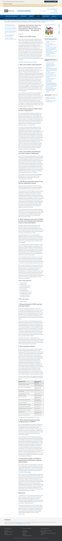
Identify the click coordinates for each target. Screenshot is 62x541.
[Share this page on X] (59, 29)
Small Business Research (53, 18)
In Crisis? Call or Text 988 (51, 1)
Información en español (54, 12)
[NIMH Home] (9, 10)
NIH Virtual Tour (43, 531)
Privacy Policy (25, 530)
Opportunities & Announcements (10, 18)
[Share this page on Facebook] (59, 27)
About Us (54, 16)
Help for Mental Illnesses (54, 8)
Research (31, 16)
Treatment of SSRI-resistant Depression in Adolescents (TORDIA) (10, 39)
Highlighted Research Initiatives (51, 97)
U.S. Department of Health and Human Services (48, 533)
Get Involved (23, 16)
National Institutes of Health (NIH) (46, 530)
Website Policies (25, 531)
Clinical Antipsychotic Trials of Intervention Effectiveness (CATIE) (10, 25)
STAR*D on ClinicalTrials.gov (25, 472)
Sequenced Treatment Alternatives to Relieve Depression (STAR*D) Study (41, 20)
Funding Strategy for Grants (19, 18)
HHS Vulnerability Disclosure (27, 535)
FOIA (23, 533)
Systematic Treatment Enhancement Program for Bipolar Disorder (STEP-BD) (10, 32)
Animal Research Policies (50, 62)
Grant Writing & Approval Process (29, 18)
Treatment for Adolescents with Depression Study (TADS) (10, 36)
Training (48, 18)
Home (48, 8)
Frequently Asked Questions (50, 6)
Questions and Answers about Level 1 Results (28, 62)
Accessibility (24, 534)
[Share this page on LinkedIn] (59, 30)
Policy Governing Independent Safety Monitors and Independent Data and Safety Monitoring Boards (51, 83)
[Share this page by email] (59, 32)
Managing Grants (37, 18)
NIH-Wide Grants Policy (49, 79)
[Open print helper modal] (59, 34)
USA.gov (42, 534)
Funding (38, 16)
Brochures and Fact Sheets (8, 531)
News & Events (46, 16)
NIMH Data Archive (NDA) (49, 36)
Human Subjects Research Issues (51, 74)
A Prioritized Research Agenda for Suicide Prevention (51, 101)
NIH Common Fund (49, 43)
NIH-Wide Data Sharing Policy (51, 78)
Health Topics (6, 530)
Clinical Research (43, 18)
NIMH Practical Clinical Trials (22, 20)
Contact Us (6, 533)
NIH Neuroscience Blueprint (50, 48)
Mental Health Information (11, 16)
